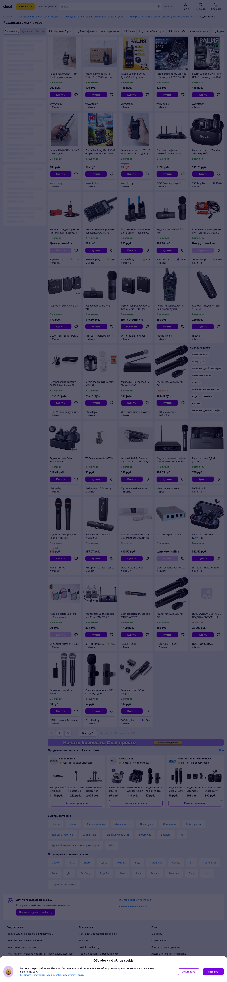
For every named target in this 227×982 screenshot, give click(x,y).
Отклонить (188, 971)
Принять (213, 971)
